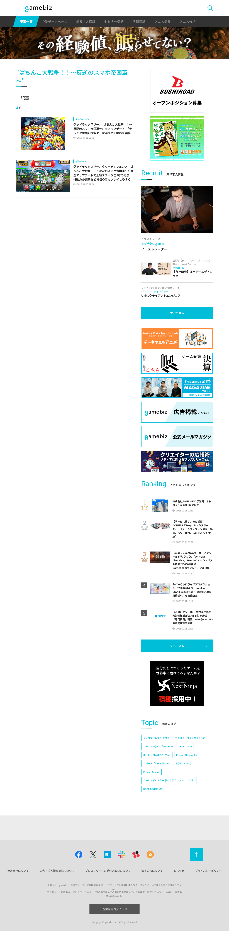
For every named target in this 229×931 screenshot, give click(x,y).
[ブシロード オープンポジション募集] (177, 90)
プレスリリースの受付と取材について (108, 871)
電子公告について (152, 871)
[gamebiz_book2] (177, 138)
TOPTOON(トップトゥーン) (158, 746)
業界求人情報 (85, 21)
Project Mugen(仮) (186, 755)
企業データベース (54, 21)
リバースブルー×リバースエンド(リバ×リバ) (167, 763)
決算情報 (139, 21)
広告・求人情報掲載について (57, 871)
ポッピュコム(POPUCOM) (156, 755)
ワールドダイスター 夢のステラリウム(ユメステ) (168, 780)
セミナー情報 (114, 21)
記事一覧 (26, 21)
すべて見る (177, 313)
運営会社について (18, 871)
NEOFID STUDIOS (152, 789)
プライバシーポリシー (208, 871)
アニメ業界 (162, 21)
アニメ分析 (187, 21)
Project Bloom (151, 772)
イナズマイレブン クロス (156, 738)
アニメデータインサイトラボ (190, 738)
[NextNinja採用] (177, 683)
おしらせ (179, 871)
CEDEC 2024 (185, 746)
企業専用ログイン (113, 909)
